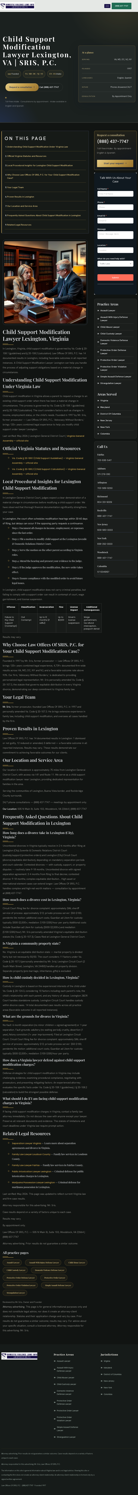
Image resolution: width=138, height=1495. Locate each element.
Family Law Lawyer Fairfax (26, 1165)
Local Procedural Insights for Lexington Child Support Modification (40, 165)
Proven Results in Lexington (20, 196)
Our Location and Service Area (22, 206)
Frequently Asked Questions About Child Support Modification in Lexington (44, 215)
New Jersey (102, 524)
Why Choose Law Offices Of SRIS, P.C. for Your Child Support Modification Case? (43, 176)
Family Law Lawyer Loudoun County (31, 1154)
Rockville (101, 510)
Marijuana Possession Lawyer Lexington (33, 1182)
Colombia (102, 566)
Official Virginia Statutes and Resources (26, 156)
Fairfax (100, 454)
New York (101, 538)
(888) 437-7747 (112, 141)
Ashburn (101, 468)
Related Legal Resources (19, 224)
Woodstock (102, 552)
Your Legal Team (15, 187)
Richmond (102, 496)
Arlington (102, 482)
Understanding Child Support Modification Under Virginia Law (37, 146)
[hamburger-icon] (107, 6)
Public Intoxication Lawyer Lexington (31, 1171)
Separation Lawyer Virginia (26, 1143)
